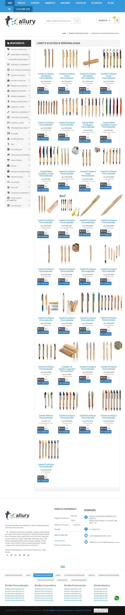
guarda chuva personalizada (109, 575)
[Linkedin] (16, 555)
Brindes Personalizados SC (14, 591)
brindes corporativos (79, 580)
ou (46, 89)
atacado (92, 575)
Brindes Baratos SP (100, 589)
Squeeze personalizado (13, 575)
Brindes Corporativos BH (73, 596)
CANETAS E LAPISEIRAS (19, 112)
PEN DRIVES (15, 182)
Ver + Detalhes (43, 92)
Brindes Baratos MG (101, 600)
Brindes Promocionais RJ (43, 593)
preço (28, 575)
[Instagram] (24, 555)
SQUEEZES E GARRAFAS (19, 193)
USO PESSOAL (16, 206)
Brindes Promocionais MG (44, 600)
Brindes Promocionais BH (44, 596)
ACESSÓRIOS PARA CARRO (18, 59)
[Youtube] (28, 555)
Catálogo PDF (81, 3)
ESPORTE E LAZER (17, 123)
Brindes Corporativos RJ (72, 593)
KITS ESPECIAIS (16, 150)
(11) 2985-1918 (24, 9)
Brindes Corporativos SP (72, 589)
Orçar (41, 89)
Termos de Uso (59, 541)
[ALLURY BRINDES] (17, 515)
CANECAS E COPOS (18, 107)
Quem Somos (65, 3)
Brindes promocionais (45, 580)
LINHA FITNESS (16, 160)
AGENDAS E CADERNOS (19, 65)
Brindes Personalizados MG (15, 600)
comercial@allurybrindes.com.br (100, 536)
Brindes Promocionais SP (43, 589)
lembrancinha (62, 580)
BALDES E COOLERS (18, 75)
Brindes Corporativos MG (73, 600)
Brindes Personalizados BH (14, 596)
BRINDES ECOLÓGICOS (19, 86)
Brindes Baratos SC (101, 591)
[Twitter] (11, 555)
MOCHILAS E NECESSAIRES (20, 172)
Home (10, 3)
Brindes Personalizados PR (14, 598)
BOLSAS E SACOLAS (18, 81)
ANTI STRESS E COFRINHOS (21, 70)
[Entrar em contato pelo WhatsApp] (116, 598)
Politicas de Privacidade (62, 545)
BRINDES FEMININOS (18, 96)
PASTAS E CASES (17, 177)
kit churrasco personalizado (74, 575)
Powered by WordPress (83, 610)
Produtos (21, 3)
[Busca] (77, 21)
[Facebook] (7, 555)
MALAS (13, 166)
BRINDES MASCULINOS (19, 102)
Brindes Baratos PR (100, 598)
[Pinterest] (20, 555)
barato (58, 575)
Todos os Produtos (19, 49)
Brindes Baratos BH (101, 596)
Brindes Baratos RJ (100, 593)
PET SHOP (14, 187)
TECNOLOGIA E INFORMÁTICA (14, 199)
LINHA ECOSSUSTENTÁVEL (20, 155)
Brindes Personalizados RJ (14, 593)
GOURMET (14, 134)
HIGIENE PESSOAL (17, 139)
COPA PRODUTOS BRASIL (20, 117)
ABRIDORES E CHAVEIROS (20, 55)
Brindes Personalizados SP (14, 589)
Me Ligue (111, 3)
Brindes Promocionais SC (44, 591)
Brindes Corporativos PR (72, 598)
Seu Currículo (96, 3)
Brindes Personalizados (43, 575)
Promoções (35, 3)
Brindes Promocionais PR (43, 598)
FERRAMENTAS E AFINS (19, 128)
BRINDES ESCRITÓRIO (18, 91)
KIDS (12, 144)
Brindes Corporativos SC (73, 591)
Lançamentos (50, 3)
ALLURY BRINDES (49, 610)
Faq (9, 9)
